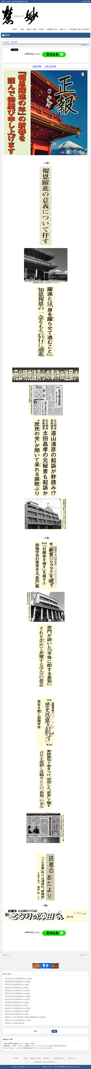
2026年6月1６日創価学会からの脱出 (17, 990)
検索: (35, 1031)
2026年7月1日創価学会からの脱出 (16, 987)
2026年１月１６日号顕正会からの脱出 (18, 1020)
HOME (14, 29)
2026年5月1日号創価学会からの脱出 (17, 999)
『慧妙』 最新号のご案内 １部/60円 (32, 29)
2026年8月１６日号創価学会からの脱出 (18, 978)
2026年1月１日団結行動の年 (14, 1023)
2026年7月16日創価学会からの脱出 (17, 984)
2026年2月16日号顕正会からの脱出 (17, 1014)
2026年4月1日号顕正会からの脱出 (16, 1005)
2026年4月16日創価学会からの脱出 (17, 1002)
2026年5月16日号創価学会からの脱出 (18, 996)
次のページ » (84, 955)
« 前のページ (6, 955)
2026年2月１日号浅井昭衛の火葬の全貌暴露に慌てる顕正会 (25, 1017)
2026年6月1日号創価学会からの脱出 (17, 993)
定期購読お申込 (52, 29)
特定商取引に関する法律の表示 (80, 29)
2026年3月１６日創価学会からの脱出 (17, 1008)
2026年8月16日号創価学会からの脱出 (18, 981)
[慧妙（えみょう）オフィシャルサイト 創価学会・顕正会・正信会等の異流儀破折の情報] (20, 24)
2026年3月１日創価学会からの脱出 (17, 1011)
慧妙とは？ (63, 29)
